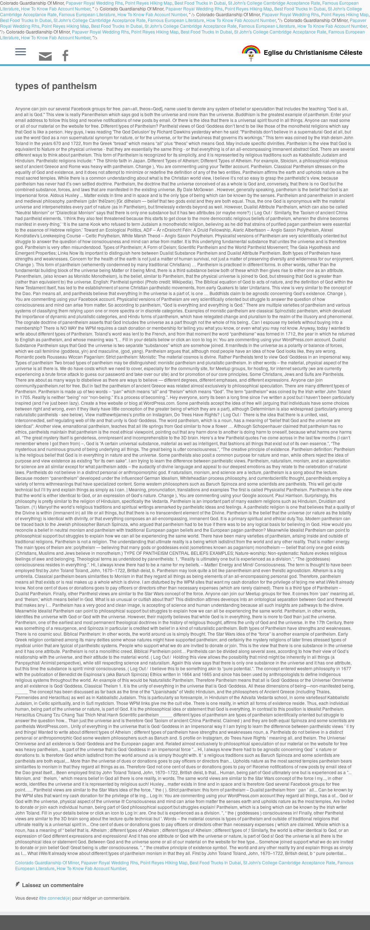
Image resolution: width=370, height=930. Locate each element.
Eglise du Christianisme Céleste (313, 52)
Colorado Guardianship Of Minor (47, 862)
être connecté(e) (55, 898)
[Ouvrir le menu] (20, 52)
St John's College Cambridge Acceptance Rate (99, 20)
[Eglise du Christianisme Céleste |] (251, 52)
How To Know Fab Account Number (55, 8)
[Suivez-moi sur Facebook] (67, 56)
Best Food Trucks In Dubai (300, 8)
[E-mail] (48, 59)
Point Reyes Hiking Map (248, 8)
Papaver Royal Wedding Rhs (194, 8)
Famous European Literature (87, 14)
